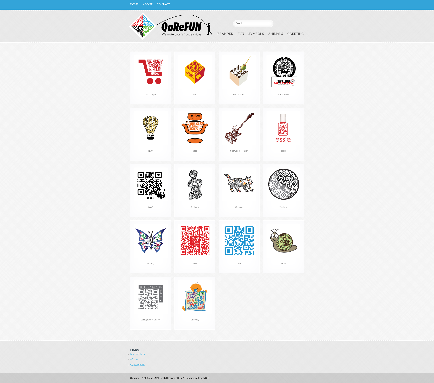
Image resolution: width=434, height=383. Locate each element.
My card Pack (137, 354)
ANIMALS (275, 33)
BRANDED (225, 33)
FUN (241, 33)
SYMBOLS (256, 33)
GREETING (295, 33)
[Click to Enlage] (151, 56)
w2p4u (134, 359)
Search (270, 23)
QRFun (179, 378)
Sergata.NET (203, 378)
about (147, 4)
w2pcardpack (137, 364)
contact (163, 4)
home (134, 4)
